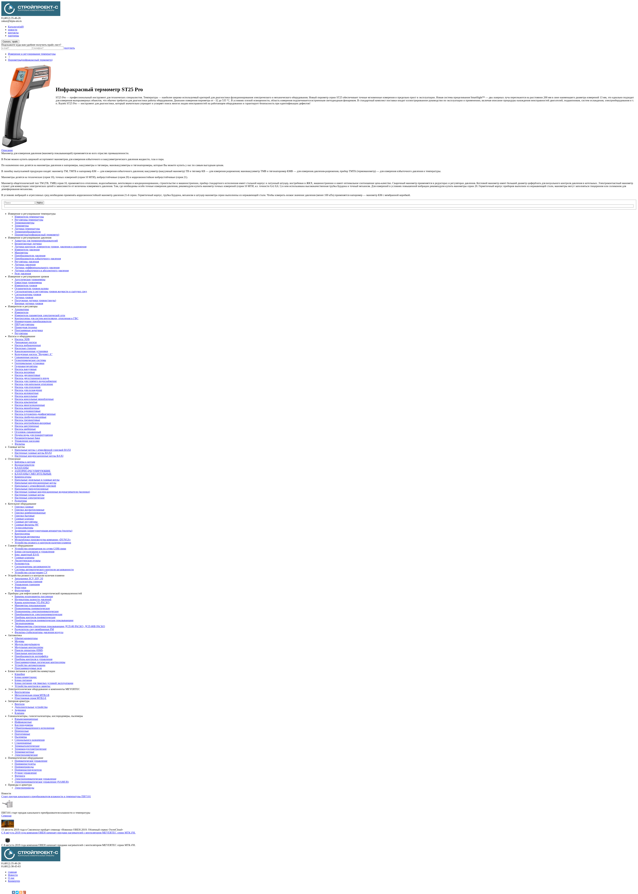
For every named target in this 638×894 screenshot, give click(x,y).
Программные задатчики (29, 330)
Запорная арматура (18, 701)
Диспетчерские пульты (28, 560)
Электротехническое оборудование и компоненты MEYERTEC (44, 689)
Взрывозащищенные (26, 719)
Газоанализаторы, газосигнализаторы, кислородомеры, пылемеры (45, 716)
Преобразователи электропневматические (38, 614)
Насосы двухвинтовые (27, 375)
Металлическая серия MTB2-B (32, 695)
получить (69, 48)
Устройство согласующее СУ (31, 572)
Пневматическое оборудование (25, 757)
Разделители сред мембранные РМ (34, 629)
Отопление (14, 458)
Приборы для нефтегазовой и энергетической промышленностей (45, 593)
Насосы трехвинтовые (27, 420)
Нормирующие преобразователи (33, 321)
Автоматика (15, 635)
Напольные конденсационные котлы (35, 482)
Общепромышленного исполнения (34, 728)
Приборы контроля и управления (33, 659)
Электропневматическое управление (35, 778)
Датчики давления (25, 264)
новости (12, 29)
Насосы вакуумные (26, 369)
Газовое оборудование (20, 545)
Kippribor (20, 674)
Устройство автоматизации (30, 665)
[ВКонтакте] (13, 892)
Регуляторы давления (27, 261)
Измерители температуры (29, 216)
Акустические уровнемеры (30, 279)
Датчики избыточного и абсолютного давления (42, 270)
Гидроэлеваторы (24, 527)
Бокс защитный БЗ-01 (27, 554)
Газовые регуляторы (26, 521)
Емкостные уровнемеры (28, 282)
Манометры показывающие (30, 605)
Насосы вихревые (25, 372)
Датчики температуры (27, 228)
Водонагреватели (24, 464)
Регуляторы (21, 333)
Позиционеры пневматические (32, 608)
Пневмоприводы (24, 766)
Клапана (19, 713)
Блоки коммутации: (26, 677)
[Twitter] (17, 892)
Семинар (6, 815)
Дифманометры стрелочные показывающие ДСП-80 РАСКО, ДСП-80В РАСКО (60, 626)
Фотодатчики (22, 590)
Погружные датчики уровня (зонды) (35, 300)
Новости (13, 875)
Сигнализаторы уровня (28, 294)
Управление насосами (27, 441)
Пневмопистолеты (25, 763)
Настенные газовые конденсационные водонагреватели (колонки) (52, 491)
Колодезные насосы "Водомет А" (34, 354)
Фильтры (20, 444)
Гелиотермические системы (30, 360)
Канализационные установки (31, 351)
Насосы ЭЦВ (22, 339)
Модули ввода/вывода (27, 644)
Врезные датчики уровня (29, 303)
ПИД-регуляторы (24, 324)
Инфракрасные (23, 722)
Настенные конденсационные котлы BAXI (39, 455)
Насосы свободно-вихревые (30, 417)
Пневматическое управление (31, 760)
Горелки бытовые (25, 515)
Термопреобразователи (28, 231)
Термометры (22, 225)
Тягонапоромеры (24, 623)
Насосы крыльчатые (26, 402)
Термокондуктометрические (31, 748)
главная (12, 872)
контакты (13, 32)
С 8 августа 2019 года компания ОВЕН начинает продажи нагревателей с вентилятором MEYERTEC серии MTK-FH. (68, 832)
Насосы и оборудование (21, 336)
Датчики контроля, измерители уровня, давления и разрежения (50, 246)
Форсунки (20, 587)
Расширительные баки (27, 438)
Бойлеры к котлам (25, 461)
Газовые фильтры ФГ (27, 524)
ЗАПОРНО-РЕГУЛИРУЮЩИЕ (33, 470)
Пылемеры (21, 737)
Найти (40, 202)
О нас (11, 878)
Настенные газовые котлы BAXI (33, 452)
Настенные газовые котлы (29, 494)
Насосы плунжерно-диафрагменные (35, 414)
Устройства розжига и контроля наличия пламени (43, 542)
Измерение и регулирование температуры (32, 53)
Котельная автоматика (27, 536)
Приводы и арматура (20, 784)
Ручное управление (26, 772)
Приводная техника (26, 327)
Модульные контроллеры (29, 647)
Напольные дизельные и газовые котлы (37, 479)
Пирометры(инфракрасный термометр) (30, 59)
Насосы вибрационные (28, 345)
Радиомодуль (22, 563)
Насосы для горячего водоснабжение (36, 381)
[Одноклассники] (20, 892)
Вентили (20, 704)
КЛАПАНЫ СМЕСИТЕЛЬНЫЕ (33, 473)
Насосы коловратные (27, 393)
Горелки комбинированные (30, 512)
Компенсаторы (23, 476)
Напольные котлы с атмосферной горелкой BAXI (43, 449)
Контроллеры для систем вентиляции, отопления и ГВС (46, 318)
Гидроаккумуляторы (26, 366)
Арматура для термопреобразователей (36, 240)
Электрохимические (26, 754)
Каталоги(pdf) (16, 26)
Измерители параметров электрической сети (40, 315)
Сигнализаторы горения (28, 581)
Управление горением (27, 584)
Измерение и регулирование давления (29, 237)
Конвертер (14, 881)
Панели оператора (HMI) (29, 650)
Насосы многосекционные (30, 405)
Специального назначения (30, 740)
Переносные (22, 731)
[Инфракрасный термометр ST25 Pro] (26, 146)
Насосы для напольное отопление (34, 384)
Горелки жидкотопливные (29, 509)
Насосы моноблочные (27, 408)
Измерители (21, 312)
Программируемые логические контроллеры (40, 662)
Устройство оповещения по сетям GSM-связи (40, 548)
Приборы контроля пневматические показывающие (44, 620)
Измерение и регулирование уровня (28, 276)
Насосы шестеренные (27, 426)
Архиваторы (22, 309)
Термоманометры (24, 222)
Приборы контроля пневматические (35, 617)
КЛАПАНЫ (22, 467)
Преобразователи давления (30, 255)
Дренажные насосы (26, 342)
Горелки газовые (24, 506)
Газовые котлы (16, 447)
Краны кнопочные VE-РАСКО (32, 602)
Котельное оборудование (22, 503)
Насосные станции (25, 348)
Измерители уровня (26, 285)
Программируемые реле (28, 668)
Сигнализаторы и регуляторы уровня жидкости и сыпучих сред (51, 291)
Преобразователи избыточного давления (38, 258)
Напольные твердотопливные (32, 488)
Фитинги (20, 775)
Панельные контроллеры (29, 653)
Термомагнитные (24, 751)
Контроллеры (22, 533)
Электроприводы (24, 787)
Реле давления (23, 273)
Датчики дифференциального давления (37, 267)
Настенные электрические (30, 497)
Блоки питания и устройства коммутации (31, 671)
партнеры (13, 35)
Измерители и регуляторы (23, 306)
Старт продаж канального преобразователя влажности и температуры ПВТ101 (46, 796)
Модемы (19, 641)
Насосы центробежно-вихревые (33, 423)
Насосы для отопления (27, 387)
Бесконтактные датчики (28, 243)
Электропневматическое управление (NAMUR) (42, 781)
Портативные (22, 734)
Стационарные (23, 743)
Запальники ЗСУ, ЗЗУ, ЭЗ (29, 578)
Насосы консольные (26, 396)
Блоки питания (23, 680)
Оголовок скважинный (28, 432)
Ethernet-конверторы (26, 638)
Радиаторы (21, 500)
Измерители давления (27, 249)
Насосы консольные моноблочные (34, 399)
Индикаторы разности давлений (33, 599)
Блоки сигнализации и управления (34, 551)
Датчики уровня (24, 297)
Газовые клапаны (24, 557)
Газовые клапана (24, 518)
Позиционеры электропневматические (37, 611)
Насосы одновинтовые (28, 411)
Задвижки (20, 710)
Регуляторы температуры (29, 219)
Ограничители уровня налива (32, 288)
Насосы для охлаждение (28, 390)
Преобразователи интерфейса (31, 656)
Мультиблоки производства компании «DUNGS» (43, 539)
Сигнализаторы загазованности (33, 566)
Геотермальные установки (29, 363)
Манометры (21, 252)
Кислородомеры (24, 725)
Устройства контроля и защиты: (33, 686)
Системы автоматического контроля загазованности (44, 569)
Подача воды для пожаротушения (34, 435)
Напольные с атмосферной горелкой (35, 485)
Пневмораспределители (28, 769)
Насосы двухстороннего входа (32, 378)
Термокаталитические (27, 746)
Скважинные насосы (26, 357)
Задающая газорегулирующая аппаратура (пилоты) (43, 530)
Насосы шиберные (25, 429)
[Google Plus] (24, 892)
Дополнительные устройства (31, 707)
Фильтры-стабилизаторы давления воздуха (39, 632)
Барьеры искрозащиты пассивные (34, 596)
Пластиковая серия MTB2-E (30, 698)
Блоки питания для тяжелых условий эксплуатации (44, 683)
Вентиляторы (22, 692)
